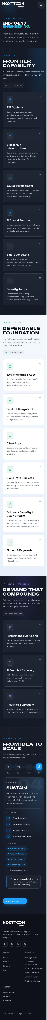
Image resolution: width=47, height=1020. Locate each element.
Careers (6, 966)
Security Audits (32, 977)
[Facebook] (11, 944)
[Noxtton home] (13, 5)
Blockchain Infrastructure (31, 963)
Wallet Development (34, 968)
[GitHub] (24, 944)
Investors (7, 1001)
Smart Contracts (32, 972)
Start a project (15, 901)
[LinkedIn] (5, 944)
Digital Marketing (32, 981)
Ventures (7, 962)
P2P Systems (31, 957)
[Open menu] (41, 5)
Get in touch (8, 992)
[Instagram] (18, 944)
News (5, 970)
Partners (6, 996)
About (5, 957)
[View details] (40, 97)
